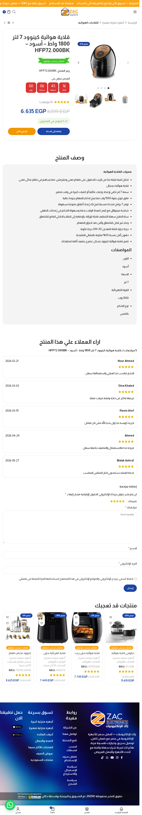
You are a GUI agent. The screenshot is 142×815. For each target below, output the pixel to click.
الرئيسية (132, 22)
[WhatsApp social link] (107, 757)
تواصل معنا (70, 733)
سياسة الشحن (72, 782)
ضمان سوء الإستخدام (70, 758)
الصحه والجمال (44, 740)
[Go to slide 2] (105, 87)
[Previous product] (13, 23)
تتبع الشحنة (69, 740)
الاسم (132, 548)
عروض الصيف (44, 753)
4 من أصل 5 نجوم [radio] (114, 501)
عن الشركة (70, 727)
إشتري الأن (21, 131)
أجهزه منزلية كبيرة (42, 721)
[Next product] (5, 23)
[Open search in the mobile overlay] (14, 12)
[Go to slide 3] (101, 87)
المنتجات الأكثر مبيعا (54, 665)
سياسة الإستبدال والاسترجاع (70, 770)
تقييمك (132, 501)
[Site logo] (69, 11)
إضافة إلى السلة (53, 131)
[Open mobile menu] (135, 11)
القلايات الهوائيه (88, 22)
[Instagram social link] (117, 757)
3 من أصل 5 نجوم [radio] (117, 501)
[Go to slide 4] (98, 87)
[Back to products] (9, 23)
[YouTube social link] (112, 757)
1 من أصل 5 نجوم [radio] (123, 501)
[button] (128, 62)
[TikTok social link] (102, 757)
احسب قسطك (71, 748)
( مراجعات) (46, 102)
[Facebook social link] (122, 757)
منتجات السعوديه (42, 759)
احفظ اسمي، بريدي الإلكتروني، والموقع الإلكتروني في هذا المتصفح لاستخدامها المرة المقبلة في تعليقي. (76, 578)
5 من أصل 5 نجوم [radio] (111, 501)
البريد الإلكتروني (127, 563)
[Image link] (109, 718)
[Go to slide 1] (108, 87)
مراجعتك (131, 507)
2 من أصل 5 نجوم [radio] (120, 501)
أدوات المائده (45, 734)
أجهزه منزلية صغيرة (113, 22)
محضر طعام (24, 661)
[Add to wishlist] (111, 623)
